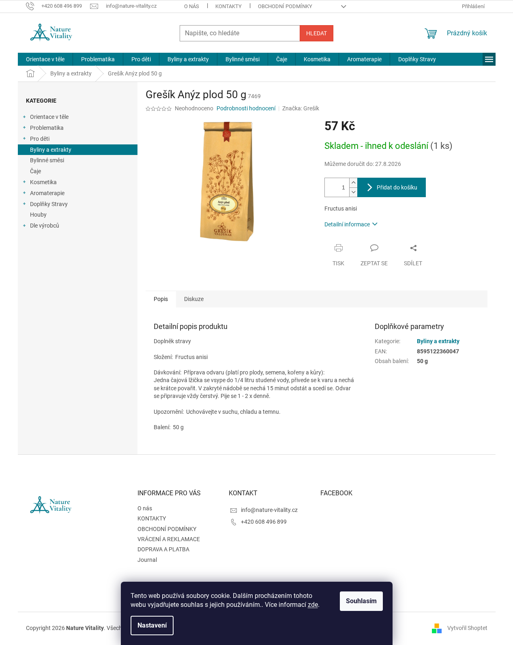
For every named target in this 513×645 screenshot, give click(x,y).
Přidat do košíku (397, 187)
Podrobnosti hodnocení (246, 108)
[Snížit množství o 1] (353, 192)
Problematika (47, 128)
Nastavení (152, 625)
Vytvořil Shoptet (467, 628)
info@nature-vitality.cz (269, 510)
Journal (147, 560)
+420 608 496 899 (264, 521)
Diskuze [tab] (194, 299)
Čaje (35, 171)
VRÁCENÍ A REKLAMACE (168, 539)
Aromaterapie (47, 193)
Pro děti (39, 138)
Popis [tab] (161, 299)
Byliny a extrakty (50, 149)
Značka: (300, 108)
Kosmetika (43, 182)
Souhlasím (361, 601)
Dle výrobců (44, 225)
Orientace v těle (49, 117)
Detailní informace (347, 224)
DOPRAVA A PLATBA (163, 549)
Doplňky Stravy (49, 204)
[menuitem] (45, 59)
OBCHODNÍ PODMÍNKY (285, 6)
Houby (38, 214)
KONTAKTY (228, 6)
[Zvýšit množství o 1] (353, 182)
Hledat (316, 33)
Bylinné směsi (47, 160)
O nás (191, 6)
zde (313, 604)
